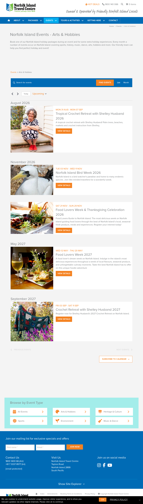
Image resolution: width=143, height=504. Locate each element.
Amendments (52, 494)
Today (26, 94)
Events (13, 72)
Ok (102, 499)
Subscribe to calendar (114, 359)
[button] (23, 20)
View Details (64, 131)
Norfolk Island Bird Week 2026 (78, 173)
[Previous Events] (12, 93)
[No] (139, 500)
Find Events (105, 82)
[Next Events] (17, 93)
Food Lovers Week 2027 (74, 255)
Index (42, 494)
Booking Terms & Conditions (71, 494)
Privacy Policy (90, 494)
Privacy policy (119, 499)
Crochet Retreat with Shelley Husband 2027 (88, 310)
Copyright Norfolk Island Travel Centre (114, 494)
